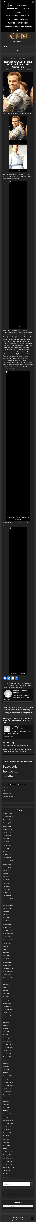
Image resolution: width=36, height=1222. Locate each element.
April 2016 (6, 917)
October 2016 (7, 902)
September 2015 (8, 940)
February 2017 (7, 889)
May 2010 (6, 1142)
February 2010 (7, 1151)
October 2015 (7, 936)
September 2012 (8, 1053)
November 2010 (8, 1123)
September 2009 (8, 1167)
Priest (30, 685)
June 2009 (6, 1177)
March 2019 (6, 842)
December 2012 (8, 1044)
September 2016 (8, 905)
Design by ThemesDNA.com (18, 1220)
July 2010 (6, 1136)
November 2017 (8, 861)
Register (5, 787)
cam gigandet (13, 683)
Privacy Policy (11, 23)
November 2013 (8, 1009)
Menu (5, 2)
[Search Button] (33, 2)
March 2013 (6, 1035)
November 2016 (8, 899)
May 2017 (6, 880)
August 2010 (7, 1133)
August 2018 (7, 845)
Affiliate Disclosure (21, 5)
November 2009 (8, 1161)
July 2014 (6, 984)
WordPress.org (8, 800)
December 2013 (8, 1006)
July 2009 (6, 1174)
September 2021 (8, 816)
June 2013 (6, 1025)
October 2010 (7, 1126)
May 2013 (6, 1028)
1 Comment (28, 70)
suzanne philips (18, 687)
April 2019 (6, 838)
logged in (14, 745)
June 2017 (6, 876)
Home (11, 5)
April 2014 (6, 993)
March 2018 (6, 851)
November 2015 (8, 933)
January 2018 (7, 854)
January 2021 (7, 826)
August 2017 (7, 870)
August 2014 (7, 981)
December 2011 (8, 1082)
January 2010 (7, 1155)
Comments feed (8, 796)
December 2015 (8, 930)
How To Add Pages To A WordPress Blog (17, 19)
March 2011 (6, 1110)
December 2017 (8, 857)
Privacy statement (23, 23)
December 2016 (8, 895)
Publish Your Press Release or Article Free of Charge (18, 26)
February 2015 (7, 962)
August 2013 (7, 1019)
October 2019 (7, 832)
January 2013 (7, 1041)
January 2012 (7, 1079)
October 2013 (7, 1012)
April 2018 (6, 848)
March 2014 (6, 997)
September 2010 (8, 1129)
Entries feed (7, 793)
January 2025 (7, 813)
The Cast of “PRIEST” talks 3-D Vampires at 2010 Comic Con (18, 64)
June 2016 (6, 914)
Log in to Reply (8, 736)
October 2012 (7, 1050)
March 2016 (6, 921)
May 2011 (6, 1104)
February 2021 (7, 823)
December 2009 (8, 1158)
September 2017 (8, 867)
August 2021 (7, 820)
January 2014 (7, 1003)
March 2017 (6, 886)
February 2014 (7, 1000)
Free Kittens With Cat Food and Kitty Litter (17, 16)
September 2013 (8, 1016)
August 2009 (7, 1170)
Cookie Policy (25, 9)
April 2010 (6, 1145)
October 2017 (7, 864)
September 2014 (8, 978)
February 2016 (7, 924)
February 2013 (7, 1038)
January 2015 (7, 965)
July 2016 (6, 911)
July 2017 (6, 873)
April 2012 (6, 1069)
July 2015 (6, 946)
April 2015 (6, 955)
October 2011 (7, 1088)
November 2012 (8, 1047)
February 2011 (7, 1114)
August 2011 (6, 1095)
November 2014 (8, 971)
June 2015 (6, 949)
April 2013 (6, 1031)
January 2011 (7, 1117)
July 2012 (6, 1060)
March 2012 (6, 1072)
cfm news (24, 683)
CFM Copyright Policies (13, 9)
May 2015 (6, 952)
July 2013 (6, 1022)
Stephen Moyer (8, 687)
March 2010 (6, 1148)
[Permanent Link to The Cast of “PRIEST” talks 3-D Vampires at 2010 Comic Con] (18, 92)
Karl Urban (9, 685)
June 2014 (6, 987)
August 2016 (7, 908)
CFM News (13, 59)
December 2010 (8, 1120)
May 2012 (6, 1066)
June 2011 (6, 1101)
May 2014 (6, 990)
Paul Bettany (23, 685)
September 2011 (8, 1091)
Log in (5, 790)
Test (18, 30)
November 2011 (8, 1085)
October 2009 (7, 1164)
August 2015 (7, 943)
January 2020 (7, 829)
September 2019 (8, 835)
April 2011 (6, 1107)
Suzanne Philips (9, 70)
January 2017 (7, 892)
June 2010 (6, 1139)
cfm (19, 683)
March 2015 (6, 959)
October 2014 (7, 974)
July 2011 (6, 1098)
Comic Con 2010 (21, 59)
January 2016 (7, 927)
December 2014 (8, 968)
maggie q (16, 685)
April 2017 (6, 883)
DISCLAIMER (18, 12)
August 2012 (7, 1057)
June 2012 (6, 1063)
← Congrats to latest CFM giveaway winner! (18, 712)
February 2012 (7, 1076)
